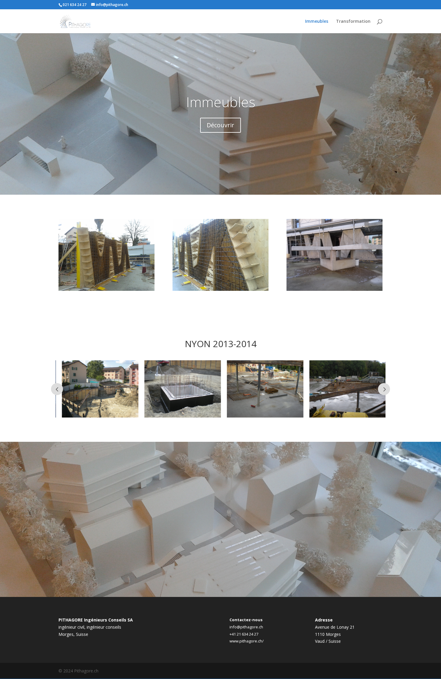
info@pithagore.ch (246, 627)
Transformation (353, 21)
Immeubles (316, 21)
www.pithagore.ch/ (247, 641)
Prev (57, 389)
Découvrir (220, 125)
